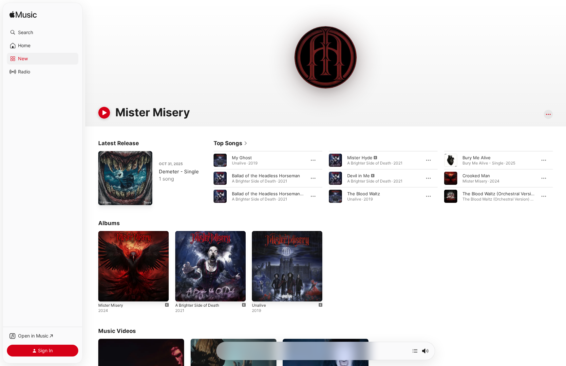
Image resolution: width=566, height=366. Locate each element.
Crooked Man (476, 175)
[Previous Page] (207, 178)
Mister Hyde (359, 157)
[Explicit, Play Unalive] (260, 293)
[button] (42, 32)
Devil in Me (358, 175)
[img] (23, 15)
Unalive (259, 233)
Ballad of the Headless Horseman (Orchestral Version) (287, 193)
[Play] (104, 113)
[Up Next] (415, 351)
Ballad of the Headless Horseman (266, 175)
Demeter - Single (179, 171)
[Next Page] (559, 178)
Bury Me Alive (476, 157)
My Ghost (242, 157)
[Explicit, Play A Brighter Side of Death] (183, 293)
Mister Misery (112, 233)
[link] (231, 143)
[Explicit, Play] (335, 160)
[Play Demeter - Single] (106, 197)
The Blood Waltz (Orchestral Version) (500, 193)
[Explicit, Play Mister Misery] (106, 293)
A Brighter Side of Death (200, 233)
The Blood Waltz (363, 193)
